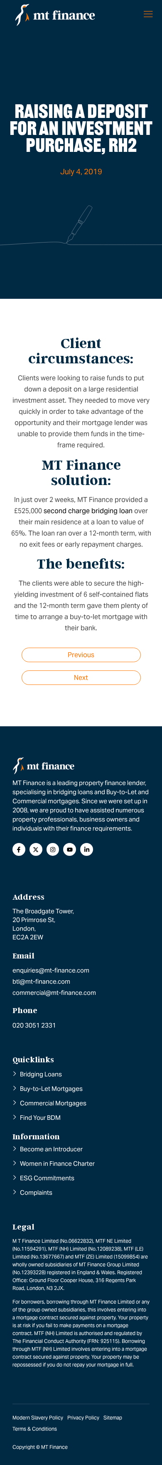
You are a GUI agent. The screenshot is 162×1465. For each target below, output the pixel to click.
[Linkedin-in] (86, 849)
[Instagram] (53, 849)
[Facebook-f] (18, 849)
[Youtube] (69, 849)
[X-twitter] (35, 849)
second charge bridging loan (88, 511)
